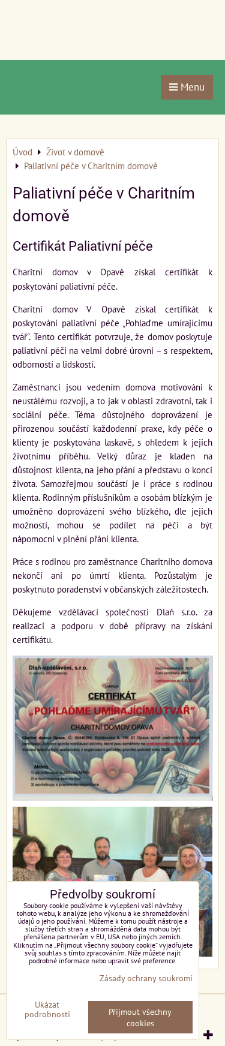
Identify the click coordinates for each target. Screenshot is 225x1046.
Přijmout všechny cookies (140, 1017)
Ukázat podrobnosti (47, 1009)
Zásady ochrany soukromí (146, 978)
